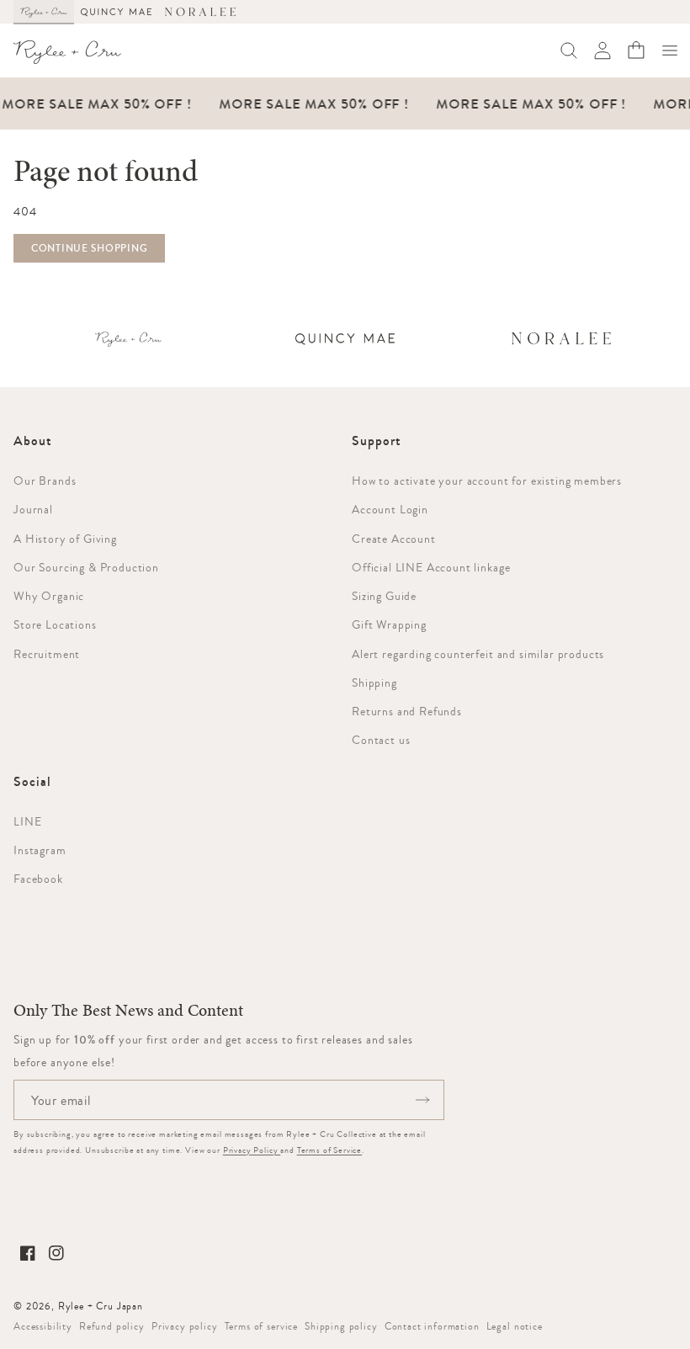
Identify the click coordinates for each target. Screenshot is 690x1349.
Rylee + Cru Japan (100, 1306)
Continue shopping (89, 248)
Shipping (374, 682)
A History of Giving (65, 538)
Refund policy (112, 1326)
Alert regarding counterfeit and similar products (478, 654)
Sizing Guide (384, 596)
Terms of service (261, 1326)
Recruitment (46, 654)
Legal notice (514, 1326)
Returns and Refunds (407, 711)
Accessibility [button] (42, 1326)
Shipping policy (341, 1326)
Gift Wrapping (389, 624)
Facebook (38, 878)
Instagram (39, 850)
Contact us (381, 740)
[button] (669, 50)
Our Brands (44, 480)
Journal (33, 509)
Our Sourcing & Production (86, 567)
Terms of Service (329, 1150)
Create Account (394, 538)
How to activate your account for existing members (487, 480)
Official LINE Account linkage (431, 567)
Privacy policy (184, 1326)
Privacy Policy (252, 1150)
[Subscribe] (422, 1100)
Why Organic (48, 596)
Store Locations (55, 624)
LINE (27, 821)
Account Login (390, 509)
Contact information (432, 1326)
